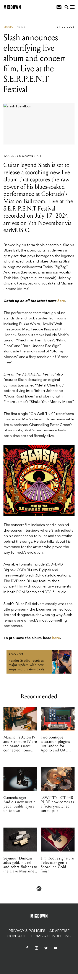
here (61, 301)
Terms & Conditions (50, 936)
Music (8, 27)
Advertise (59, 931)
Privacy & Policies (26, 931)
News (21, 27)
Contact (16, 936)
